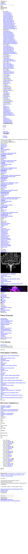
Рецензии (5, 131)
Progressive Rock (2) (7, 121)
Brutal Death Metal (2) (8, 32)
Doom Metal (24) (7, 45)
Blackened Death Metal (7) (9, 36)
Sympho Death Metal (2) (8, 37)
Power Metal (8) (6, 70)
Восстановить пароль (5, 500)
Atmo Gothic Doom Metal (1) (9, 60)
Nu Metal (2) (6, 85)
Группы (5, 135)
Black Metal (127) (7, 12)
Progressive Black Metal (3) (9, 27)
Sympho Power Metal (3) (8, 73)
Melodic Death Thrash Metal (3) (10, 42)
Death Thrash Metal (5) (8, 33)
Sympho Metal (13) (7, 87)
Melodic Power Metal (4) (8, 71)
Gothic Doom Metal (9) (8, 59)
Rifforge (9, 441)
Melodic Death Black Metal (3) (10, 41)
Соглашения (10, 499)
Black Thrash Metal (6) (8, 20)
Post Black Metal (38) (8, 17)
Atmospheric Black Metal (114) (10, 26)
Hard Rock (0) (6, 118)
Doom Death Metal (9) (8, 47)
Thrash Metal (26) (7, 55)
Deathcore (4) (6, 107)
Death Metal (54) (7, 31)
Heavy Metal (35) (7, 63)
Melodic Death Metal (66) (8, 34)
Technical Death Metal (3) (8, 38)
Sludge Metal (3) (6, 96)
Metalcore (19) (6, 108)
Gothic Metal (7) (6, 58)
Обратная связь (4, 489)
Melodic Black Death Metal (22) (10, 28)
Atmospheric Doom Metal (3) (9, 52)
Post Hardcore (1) (7, 111)
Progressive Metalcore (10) (9, 115)
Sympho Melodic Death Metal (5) (10, 43)
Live (4, 129)
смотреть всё (3, 144)
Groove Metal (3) (7, 75)
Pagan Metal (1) (6, 94)
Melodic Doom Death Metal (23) (10, 53)
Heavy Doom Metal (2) (8, 64)
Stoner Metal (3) (6, 78)
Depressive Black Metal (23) (9, 23)
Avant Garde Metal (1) (8, 101)
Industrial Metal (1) (7, 103)
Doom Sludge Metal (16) (8, 48)
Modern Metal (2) (7, 83)
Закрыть (2, 2)
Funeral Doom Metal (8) (8, 50)
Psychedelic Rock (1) (7, 122)
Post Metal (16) (6, 99)
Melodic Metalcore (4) (8, 112)
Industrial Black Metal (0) (8, 25)
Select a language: (4, 141)
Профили (5, 137)
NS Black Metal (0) (7, 13)
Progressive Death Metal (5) (9, 39)
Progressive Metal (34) (8, 90)
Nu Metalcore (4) (7, 110)
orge (3, 3)
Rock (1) (5, 117)
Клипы (4, 126)
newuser (9, 444)
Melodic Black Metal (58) (8, 21)
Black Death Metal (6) (8, 18)
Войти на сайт (4, 498)
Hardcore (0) (6, 106)
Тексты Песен (6, 132)
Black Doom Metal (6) (8, 16)
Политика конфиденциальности (15, 489)
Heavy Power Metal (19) (8, 65)
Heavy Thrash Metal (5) (8, 66)
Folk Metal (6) (6, 92)
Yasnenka (9, 442)
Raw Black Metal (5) (7, 15)
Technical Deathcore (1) (8, 113)
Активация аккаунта (15, 500)
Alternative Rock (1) (7, 120)
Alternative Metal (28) (8, 80)
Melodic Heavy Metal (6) (8, 68)
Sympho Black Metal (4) (8, 22)
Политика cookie (4, 490)
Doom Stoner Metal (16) (8, 49)
